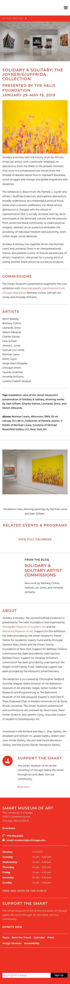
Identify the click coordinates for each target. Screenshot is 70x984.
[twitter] (4, 967)
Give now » (24, 786)
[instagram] (16, 967)
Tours (5, 937)
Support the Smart (40, 758)
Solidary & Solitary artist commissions (43, 570)
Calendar (39, 937)
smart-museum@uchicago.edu (26, 840)
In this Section (13, 18)
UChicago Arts (35, 956)
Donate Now (12, 926)
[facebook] (10, 967)
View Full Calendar (35, 539)
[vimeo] (22, 967)
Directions (8, 828)
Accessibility (31, 943)
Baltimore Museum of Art (17, 631)
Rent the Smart (21, 937)
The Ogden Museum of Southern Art (24, 626)
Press (50, 937)
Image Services (11, 943)
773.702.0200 (14, 835)
